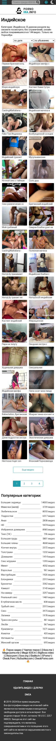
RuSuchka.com (25, 658)
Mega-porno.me (11, 652)
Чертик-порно (32, 649)
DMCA (28, 694)
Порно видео (14, 649)
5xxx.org (23, 655)
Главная (28, 681)
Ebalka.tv (35, 655)
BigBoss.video (46, 652)
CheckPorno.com (44, 658)
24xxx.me (47, 649)
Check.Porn (9, 658)
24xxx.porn (11, 655)
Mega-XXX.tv (29, 652)
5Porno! (46, 655)
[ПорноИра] (28, 9)
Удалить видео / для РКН (28, 688)
